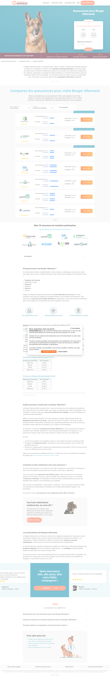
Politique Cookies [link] (74, 351)
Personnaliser (62, 351)
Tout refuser (75, 328)
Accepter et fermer (49, 351)
